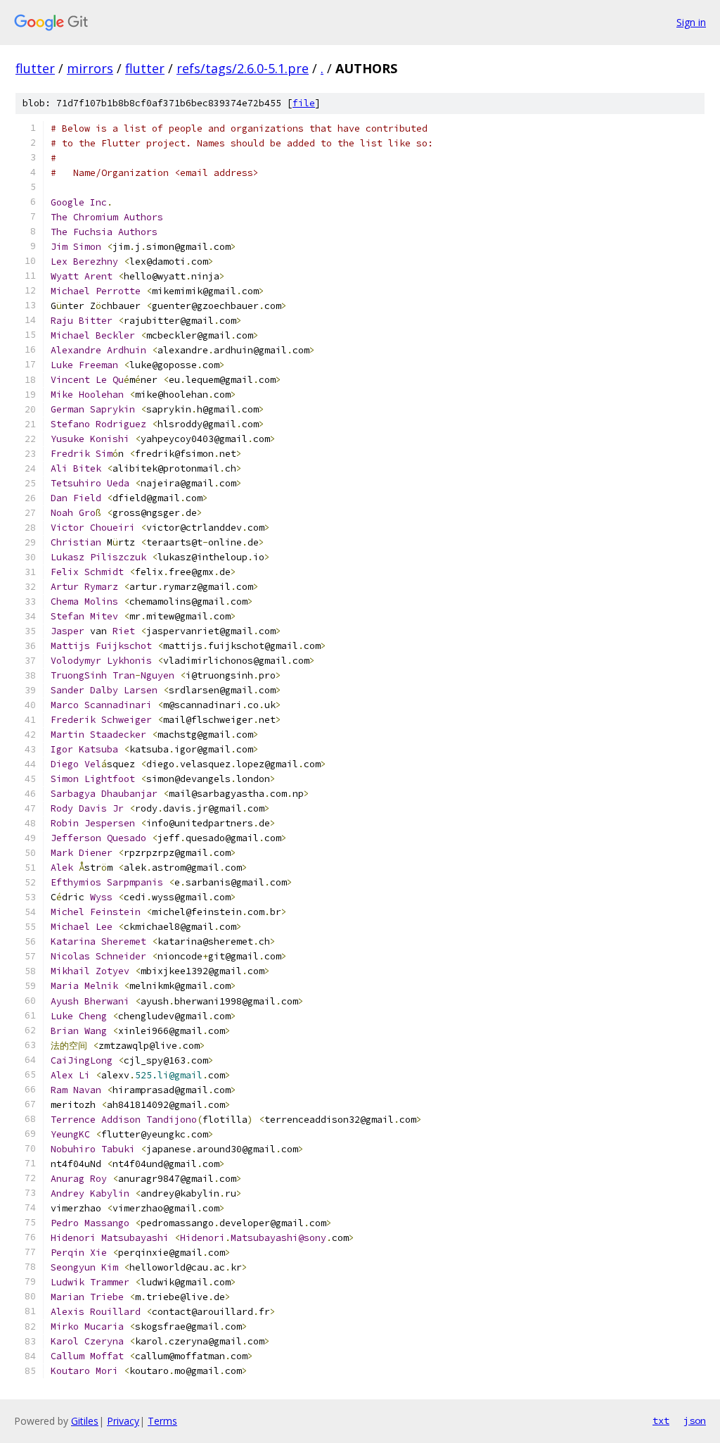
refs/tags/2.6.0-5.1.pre (242, 68)
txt (660, 1420)
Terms (162, 1421)
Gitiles (84, 1421)
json (694, 1420)
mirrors (90, 68)
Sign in (691, 22)
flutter (35, 68)
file (303, 103)
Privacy (123, 1421)
